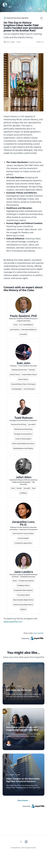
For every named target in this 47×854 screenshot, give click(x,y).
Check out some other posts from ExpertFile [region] (23, 657)
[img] (8, 743)
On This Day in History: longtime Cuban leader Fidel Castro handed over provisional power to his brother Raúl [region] (23, 26)
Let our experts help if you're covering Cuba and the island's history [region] (23, 35)
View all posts (23, 800)
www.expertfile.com (13, 621)
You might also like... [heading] (23, 653)
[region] (23, 342)
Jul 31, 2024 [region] (10, 42)
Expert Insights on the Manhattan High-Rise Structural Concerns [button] (23, 780)
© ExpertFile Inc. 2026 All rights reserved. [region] (23, 848)
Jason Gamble (38, 633)
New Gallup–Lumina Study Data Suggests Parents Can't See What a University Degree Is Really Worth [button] (23, 730)
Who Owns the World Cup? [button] (19, 690)
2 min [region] (18, 42)
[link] (23, 638)
